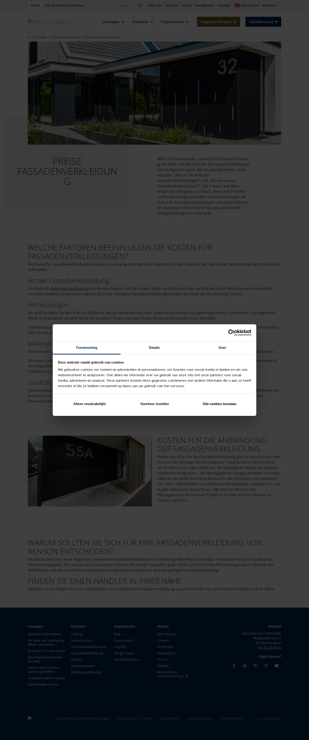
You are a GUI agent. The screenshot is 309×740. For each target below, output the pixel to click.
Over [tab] (222, 347)
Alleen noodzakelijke (89, 404)
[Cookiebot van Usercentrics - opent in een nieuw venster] (231, 332)
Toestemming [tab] (86, 347)
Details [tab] (154, 347)
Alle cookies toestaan (219, 404)
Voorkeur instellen (154, 404)
